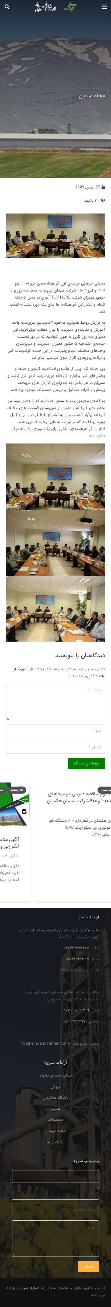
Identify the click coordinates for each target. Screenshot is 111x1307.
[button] (104, 6)
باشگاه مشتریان (55, 1097)
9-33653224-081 (75, 1010)
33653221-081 (75, 1021)
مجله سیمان (56, 1130)
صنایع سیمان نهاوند (55, 1075)
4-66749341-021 (76, 948)
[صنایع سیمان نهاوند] (54, 6)
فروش (55, 1086)
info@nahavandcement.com (44, 1043)
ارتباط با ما (55, 1142)
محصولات (55, 1119)
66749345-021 (77, 959)
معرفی (56, 1108)
